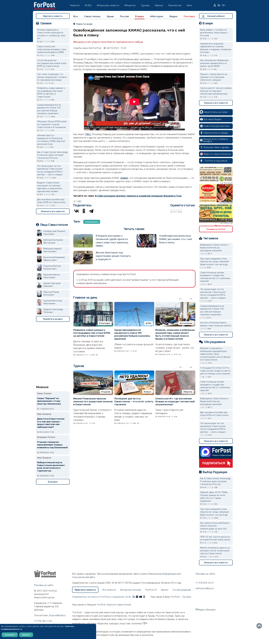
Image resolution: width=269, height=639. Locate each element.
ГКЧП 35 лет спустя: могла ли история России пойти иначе (215, 538)
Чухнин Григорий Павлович (52, 285)
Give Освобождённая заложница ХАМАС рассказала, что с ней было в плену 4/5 (178, 210)
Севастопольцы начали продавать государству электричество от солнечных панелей (215, 276)
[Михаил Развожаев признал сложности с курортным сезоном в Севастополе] (93, 372)
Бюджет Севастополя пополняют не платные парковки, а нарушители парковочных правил (49, 187)
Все (75, 16)
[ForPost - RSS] (133, 596)
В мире (139, 16)
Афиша (159, 5)
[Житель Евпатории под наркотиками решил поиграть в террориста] (83, 252)
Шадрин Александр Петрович (53, 311)
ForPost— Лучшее (181, 596)
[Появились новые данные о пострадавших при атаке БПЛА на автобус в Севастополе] (93, 303)
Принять (26, 634)
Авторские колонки (130, 589)
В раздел (53, 481)
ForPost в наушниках (216, 160)
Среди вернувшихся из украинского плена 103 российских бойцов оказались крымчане (132, 334)
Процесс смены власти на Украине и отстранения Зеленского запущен (213, 77)
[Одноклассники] (84, 211)
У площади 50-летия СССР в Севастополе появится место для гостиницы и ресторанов (215, 370)
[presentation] (181, 298)
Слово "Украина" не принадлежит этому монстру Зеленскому (49, 401)
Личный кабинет (216, 16)
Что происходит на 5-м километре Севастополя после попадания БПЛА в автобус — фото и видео (50, 170)
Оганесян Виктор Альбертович (52, 267)
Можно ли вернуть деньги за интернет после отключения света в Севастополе (215, 550)
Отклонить (9, 634)
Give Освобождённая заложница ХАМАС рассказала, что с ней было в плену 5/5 (181, 210)
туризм (106, 391)
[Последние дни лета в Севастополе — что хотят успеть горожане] (134, 372)
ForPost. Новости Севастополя (114, 604)
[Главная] (44, 3)
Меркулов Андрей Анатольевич (52, 250)
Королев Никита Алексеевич (51, 276)
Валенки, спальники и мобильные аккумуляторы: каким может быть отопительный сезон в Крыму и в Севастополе (175, 334)
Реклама (189, 16)
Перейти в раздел (52, 319)
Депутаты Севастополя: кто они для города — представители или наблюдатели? (51, 423)
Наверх (259, 626)
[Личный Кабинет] (215, 5)
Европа (189, 391)
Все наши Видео (213, 119)
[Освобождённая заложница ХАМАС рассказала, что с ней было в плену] (146, 235)
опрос (148, 391)
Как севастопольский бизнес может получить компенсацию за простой (215, 525)
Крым (110, 16)
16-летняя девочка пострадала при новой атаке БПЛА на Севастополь (52, 63)
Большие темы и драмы (216, 147)
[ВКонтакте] (76, 211)
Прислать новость (53, 16)
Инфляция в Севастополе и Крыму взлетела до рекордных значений (214, 247)
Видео (174, 16)
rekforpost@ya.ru (205, 588)
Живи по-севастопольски (217, 154)
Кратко (165, 589)
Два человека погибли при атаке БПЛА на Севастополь (51, 201)
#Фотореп (156, 16)
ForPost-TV (151, 589)
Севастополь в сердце (216, 132)
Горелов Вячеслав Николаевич (52, 302)
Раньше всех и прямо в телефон (215, 140)
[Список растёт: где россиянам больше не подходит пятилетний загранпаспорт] (175, 372)
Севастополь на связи (215, 112)
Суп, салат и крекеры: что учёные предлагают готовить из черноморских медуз (52, 77)
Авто (189, 5)
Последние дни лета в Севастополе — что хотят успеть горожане (133, 401)
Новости (75, 5)
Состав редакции (181, 589)
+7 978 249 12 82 (43, 620)
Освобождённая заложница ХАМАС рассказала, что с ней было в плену (175, 239)
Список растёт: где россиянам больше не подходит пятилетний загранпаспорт (175, 401)
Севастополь (92, 16)
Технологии (174, 5)
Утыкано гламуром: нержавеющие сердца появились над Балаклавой (52, 445)
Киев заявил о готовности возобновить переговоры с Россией (214, 32)
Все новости (109, 589)
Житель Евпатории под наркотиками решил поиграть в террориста (113, 256)
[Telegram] (91, 211)
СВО (149, 323)
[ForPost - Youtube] (141, 596)
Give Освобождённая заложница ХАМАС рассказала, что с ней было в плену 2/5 (174, 210)
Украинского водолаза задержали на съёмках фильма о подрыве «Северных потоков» (215, 48)
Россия (124, 16)
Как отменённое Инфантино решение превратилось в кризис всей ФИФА (214, 63)
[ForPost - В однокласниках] (144, 596)
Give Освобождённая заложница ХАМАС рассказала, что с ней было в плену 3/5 (176, 210)
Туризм (145, 5)
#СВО (88, 5)
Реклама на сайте (43, 585)
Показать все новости (53, 211)
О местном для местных (216, 126)
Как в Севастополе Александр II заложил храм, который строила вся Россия (52, 155)
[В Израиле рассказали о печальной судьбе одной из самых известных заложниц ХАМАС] (83, 235)
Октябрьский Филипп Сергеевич (54, 232)
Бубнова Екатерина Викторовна (53, 241)
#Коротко (130, 5)
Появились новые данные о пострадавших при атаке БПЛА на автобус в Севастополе (91, 333)
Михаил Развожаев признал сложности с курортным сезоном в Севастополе (93, 401)
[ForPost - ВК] (137, 596)
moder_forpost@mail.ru (53, 615)
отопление (187, 323)
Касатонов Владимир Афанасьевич (54, 258)
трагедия (105, 323)
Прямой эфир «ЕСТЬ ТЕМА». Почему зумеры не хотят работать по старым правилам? (214, 496)
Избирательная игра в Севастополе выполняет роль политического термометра (51, 466)
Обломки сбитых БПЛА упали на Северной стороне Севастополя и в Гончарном (52, 124)
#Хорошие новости (108, 5)
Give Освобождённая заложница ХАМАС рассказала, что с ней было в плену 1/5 (171, 210)
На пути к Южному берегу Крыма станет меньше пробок (215, 324)
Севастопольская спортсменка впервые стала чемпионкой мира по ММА (51, 49)
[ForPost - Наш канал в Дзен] (146, 596)
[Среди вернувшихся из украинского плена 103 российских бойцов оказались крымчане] (134, 303)
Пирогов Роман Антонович (51, 293)
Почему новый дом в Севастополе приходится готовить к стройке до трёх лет (51, 34)
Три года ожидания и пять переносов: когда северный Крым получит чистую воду (214, 261)
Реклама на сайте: (205, 573)
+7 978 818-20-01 (205, 582)
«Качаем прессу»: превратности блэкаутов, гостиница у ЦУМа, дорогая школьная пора (51, 139)
